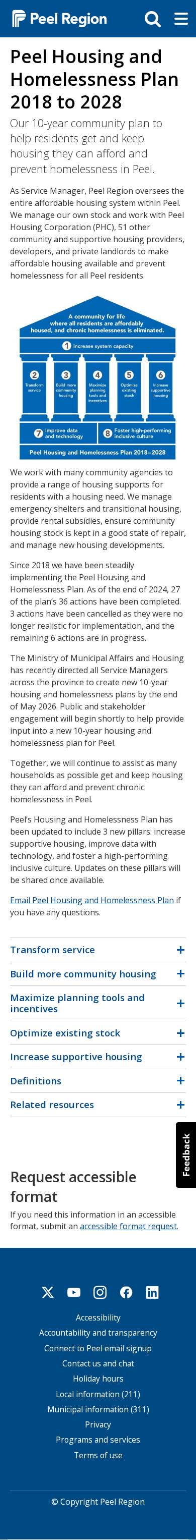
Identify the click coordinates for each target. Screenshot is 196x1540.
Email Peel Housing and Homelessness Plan (92, 900)
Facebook (126, 1292)
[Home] (55, 18)
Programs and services (98, 1440)
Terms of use (98, 1455)
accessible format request (128, 1226)
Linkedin (152, 1292)
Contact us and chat (98, 1363)
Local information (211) (98, 1394)
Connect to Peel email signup (98, 1348)
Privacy (98, 1424)
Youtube (74, 1292)
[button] (186, 1155)
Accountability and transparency (98, 1333)
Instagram (100, 1292)
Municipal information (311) (98, 1409)
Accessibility (98, 1317)
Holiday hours (98, 1378)
